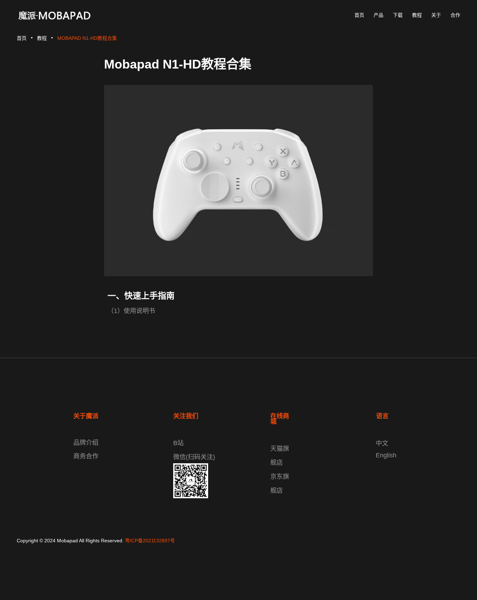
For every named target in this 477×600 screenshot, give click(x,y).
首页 (22, 38)
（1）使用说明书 (131, 310)
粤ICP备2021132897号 (150, 540)
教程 (42, 38)
